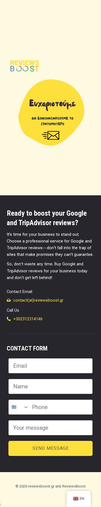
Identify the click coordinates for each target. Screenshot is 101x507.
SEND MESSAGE (51, 448)
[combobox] (19, 407)
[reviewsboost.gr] (25, 66)
